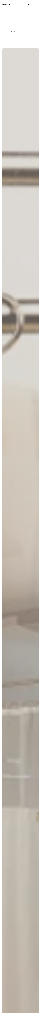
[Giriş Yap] (29, 4)
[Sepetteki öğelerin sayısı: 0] (37, 4)
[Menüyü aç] (21, 4)
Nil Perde (6, 4)
